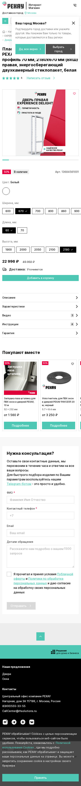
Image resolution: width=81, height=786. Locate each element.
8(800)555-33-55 (13, 706)
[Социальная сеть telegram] (14, 722)
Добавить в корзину (40, 278)
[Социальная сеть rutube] (5, 722)
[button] (6, 191)
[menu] (5, 21)
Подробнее (20, 425)
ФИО (11, 492)
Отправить (19, 606)
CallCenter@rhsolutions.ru (19, 711)
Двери (6, 674)
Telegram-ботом (19, 484)
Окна (5, 678)
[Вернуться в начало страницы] (40, 636)
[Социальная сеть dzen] (23, 722)
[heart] (74, 94)
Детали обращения (20, 541)
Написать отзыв (38, 78)
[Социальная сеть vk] (32, 722)
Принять (40, 778)
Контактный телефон (22, 508)
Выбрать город (58, 49)
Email (10, 525)
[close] (73, 23)
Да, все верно (28, 49)
